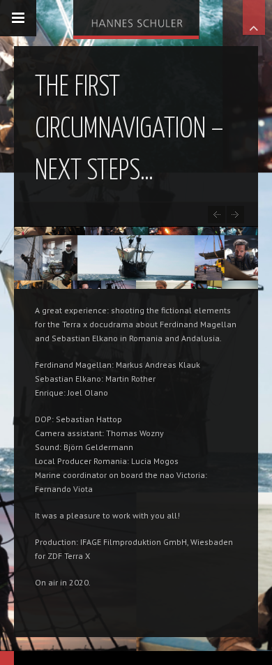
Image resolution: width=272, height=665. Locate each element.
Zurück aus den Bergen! (216, 214)
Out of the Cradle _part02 (235, 214)
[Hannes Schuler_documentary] (136, 18)
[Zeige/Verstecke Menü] (18, 18)
